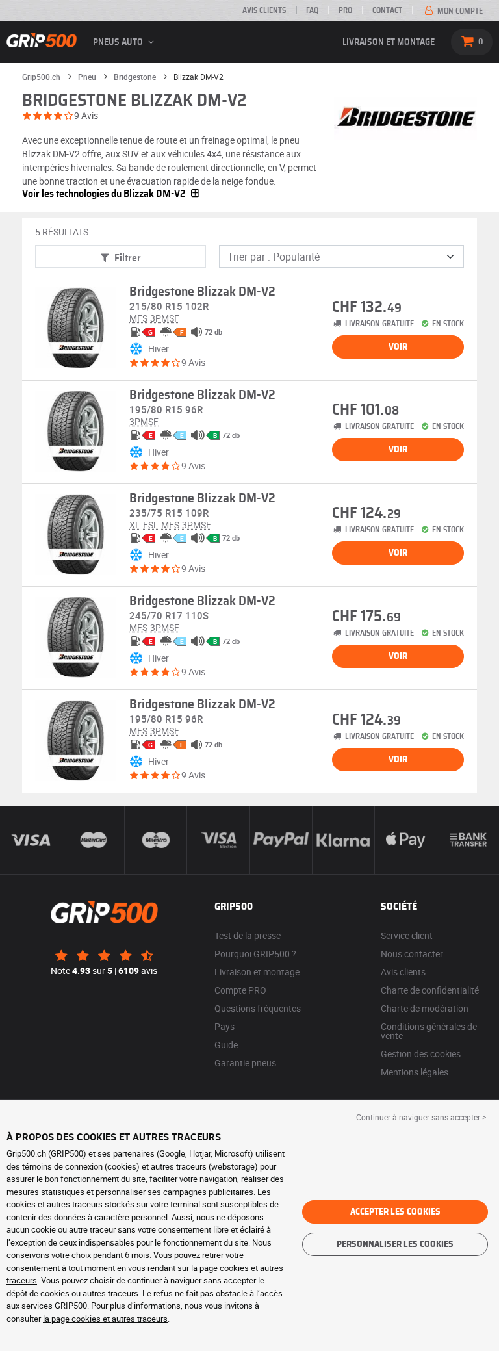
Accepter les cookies (395, 1211)
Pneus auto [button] (119, 42)
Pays (224, 1026)
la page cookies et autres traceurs (105, 1318)
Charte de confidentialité (430, 990)
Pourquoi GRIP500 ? (255, 953)
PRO (345, 10)
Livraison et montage (388, 42)
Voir (398, 347)
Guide (226, 1044)
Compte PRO (240, 990)
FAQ (312, 10)
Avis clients (264, 10)
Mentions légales (414, 1072)
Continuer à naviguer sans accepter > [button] (421, 1117)
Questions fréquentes (257, 1008)
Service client (407, 935)
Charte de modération (424, 1008)
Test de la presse (247, 935)
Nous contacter (412, 953)
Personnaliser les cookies (395, 1244)
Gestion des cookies (421, 1054)
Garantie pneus (245, 1063)
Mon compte (459, 11)
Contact (387, 10)
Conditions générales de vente (429, 1031)
